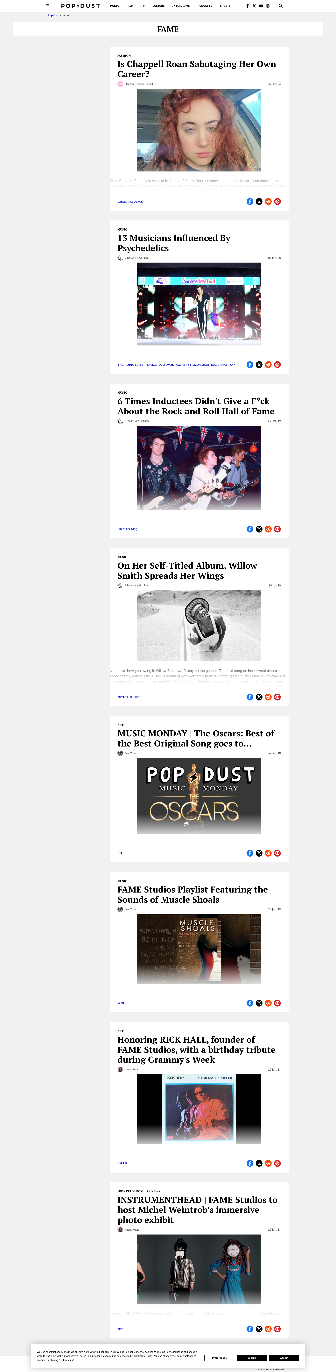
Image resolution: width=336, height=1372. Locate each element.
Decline (252, 1358)
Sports (225, 6)
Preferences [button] (66, 1360)
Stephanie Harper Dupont (139, 84)
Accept (284, 1358)
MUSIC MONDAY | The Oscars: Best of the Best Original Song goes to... (195, 738)
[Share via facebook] (250, 201)
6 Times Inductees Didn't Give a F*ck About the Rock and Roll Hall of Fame (196, 406)
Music (114, 6)
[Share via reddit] (268, 201)
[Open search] (280, 6)
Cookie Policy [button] (145, 1356)
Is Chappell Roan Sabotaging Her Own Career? (196, 69)
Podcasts (205, 6)
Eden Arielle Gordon (136, 257)
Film (130, 6)
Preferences (219, 1358)
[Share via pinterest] (277, 201)
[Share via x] (259, 201)
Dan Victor (131, 753)
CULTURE (158, 6)
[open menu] (47, 6)
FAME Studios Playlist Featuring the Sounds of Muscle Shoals (192, 894)
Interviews (181, 6)
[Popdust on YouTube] (261, 6)
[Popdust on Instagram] (268, 6)
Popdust (53, 15)
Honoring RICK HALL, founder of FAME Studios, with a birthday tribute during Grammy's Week (196, 1049)
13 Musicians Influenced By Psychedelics (173, 243)
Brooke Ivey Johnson (137, 421)
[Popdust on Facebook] (247, 6)
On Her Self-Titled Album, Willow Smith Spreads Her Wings (187, 570)
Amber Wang (132, 1069)
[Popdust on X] (254, 6)
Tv (143, 6)
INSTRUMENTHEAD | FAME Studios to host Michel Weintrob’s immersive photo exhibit (197, 1210)
